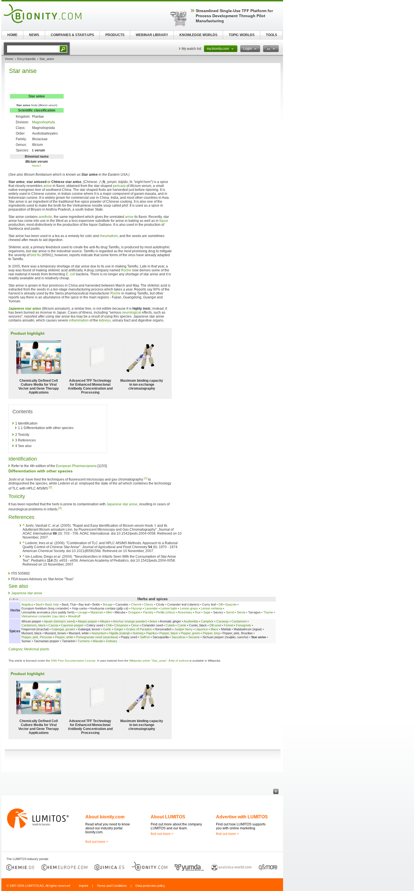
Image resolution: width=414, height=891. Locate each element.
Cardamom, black (33, 625)
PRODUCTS (114, 35)
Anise (153, 621)
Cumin (181, 625)
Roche (126, 270)
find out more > (96, 842)
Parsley (148, 612)
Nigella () (119, 633)
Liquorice (201, 629)
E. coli (70, 274)
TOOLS (271, 35)
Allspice (105, 621)
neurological (131, 312)
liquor (163, 221)
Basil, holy (52, 604)
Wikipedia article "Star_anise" (148, 660)
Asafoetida (191, 621)
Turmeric (83, 641)
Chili (109, 625)
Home (9, 59)
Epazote (231, 604)
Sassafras (179, 637)
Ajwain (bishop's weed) (59, 621)
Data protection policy (150, 885)
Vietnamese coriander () (43, 616)
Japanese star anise (24, 309)
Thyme (268, 612)
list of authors (180, 660)
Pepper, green (190, 633)
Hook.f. (36, 165)
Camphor (207, 621)
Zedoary (111, 641)
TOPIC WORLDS (242, 35)
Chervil (136, 604)
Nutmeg (138, 633)
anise (47, 186)
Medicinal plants (36, 649)
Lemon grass (189, 608)
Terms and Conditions (112, 885)
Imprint (83, 885)
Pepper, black (168, 633)
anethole (45, 217)
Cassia (53, 625)
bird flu (35, 255)
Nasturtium (99, 633)
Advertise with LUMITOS (242, 816)
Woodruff (74, 616)
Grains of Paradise (139, 629)
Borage (108, 604)
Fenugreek (243, 625)
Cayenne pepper (72, 625)
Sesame (194, 637)
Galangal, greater (63, 629)
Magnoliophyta (43, 122)
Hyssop (136, 608)
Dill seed (215, 625)
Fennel (228, 625)
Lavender (151, 608)
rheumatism (109, 236)
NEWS (34, 35)
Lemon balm (169, 608)
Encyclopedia (26, 59)
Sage (206, 612)
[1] (145, 478)
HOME (12, 35)
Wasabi (98, 641)
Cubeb (170, 625)
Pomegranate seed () (97, 637)
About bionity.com (104, 816)
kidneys (105, 320)
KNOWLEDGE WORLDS (198, 35)
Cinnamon (121, 625)
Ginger (118, 629)
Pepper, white (64, 637)
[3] (60, 508)
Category (15, 649)
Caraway (222, 621)
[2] (50, 487)
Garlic (107, 629)
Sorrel (230, 612)
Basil (39, 604)
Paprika (151, 633)
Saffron (145, 637)
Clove (135, 625)
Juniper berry (183, 629)
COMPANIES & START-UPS (72, 35)
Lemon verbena (211, 608)
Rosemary (185, 612)
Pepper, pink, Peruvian (37, 637)
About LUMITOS (168, 816)
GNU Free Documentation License (73, 660)
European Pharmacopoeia (76, 466)
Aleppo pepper (87, 621)
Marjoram (96, 612)
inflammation (79, 320)
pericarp (119, 186)
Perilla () (165, 612)
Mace (214, 629)
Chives (148, 604)
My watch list (191, 49)
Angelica (27, 604)
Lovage (82, 612)
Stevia (241, 612)
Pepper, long (211, 633)
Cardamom (239, 621)
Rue (198, 612)
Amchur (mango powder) (130, 621)
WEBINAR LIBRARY (152, 35)
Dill (220, 604)
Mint (109, 612)
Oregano (134, 612)
